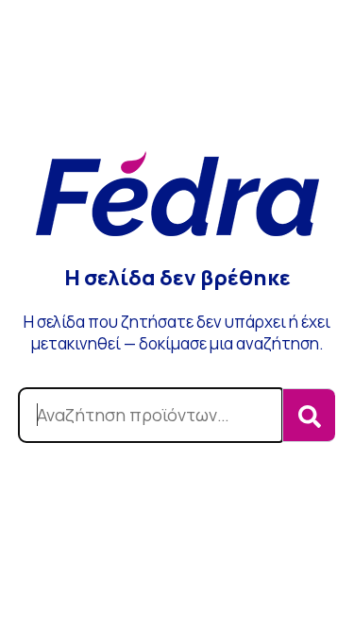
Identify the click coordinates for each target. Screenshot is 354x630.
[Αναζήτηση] (308, 415)
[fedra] (177, 196)
